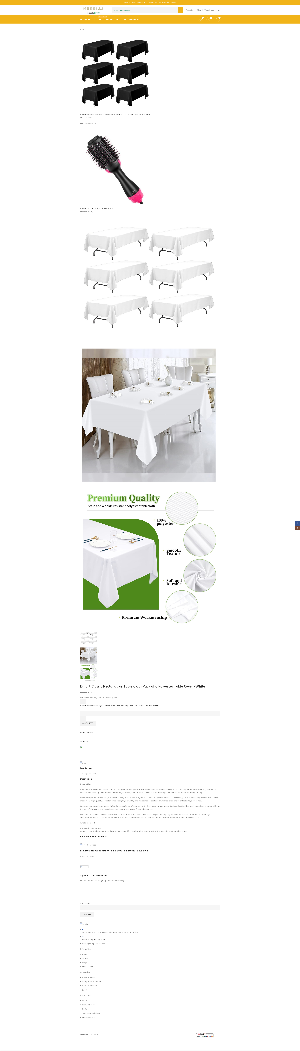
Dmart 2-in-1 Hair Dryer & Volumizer (96, 208)
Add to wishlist (87, 732)
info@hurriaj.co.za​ (96, 939)
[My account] (218, 10)
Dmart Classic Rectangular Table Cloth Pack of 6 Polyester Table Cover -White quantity (119, 706)
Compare (84, 741)
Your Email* (85, 903)
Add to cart (87, 723)
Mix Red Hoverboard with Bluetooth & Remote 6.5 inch (114, 850)
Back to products (88, 123)
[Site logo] (93, 10)
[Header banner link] (150, 2)
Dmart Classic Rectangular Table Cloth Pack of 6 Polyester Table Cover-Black (115, 114)
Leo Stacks (100, 943)
